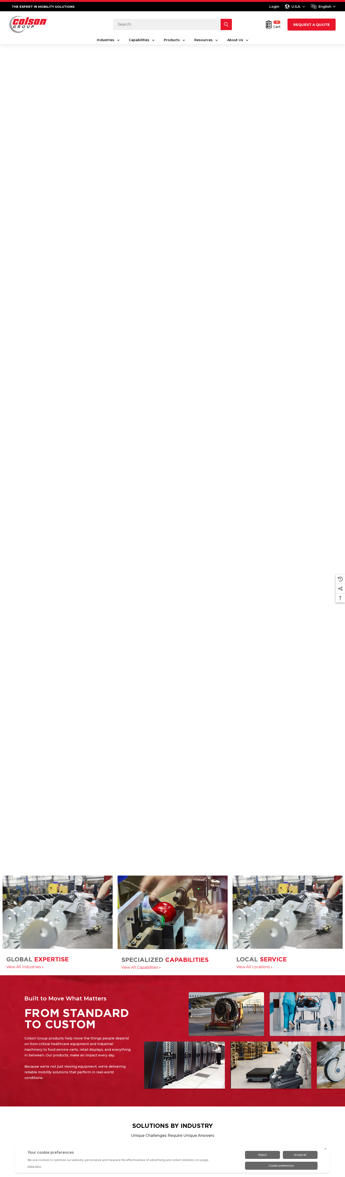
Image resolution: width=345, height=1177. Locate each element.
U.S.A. (296, 6)
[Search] (226, 24)
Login (274, 6)
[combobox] (323, 6)
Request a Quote (311, 24)
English (324, 6)
